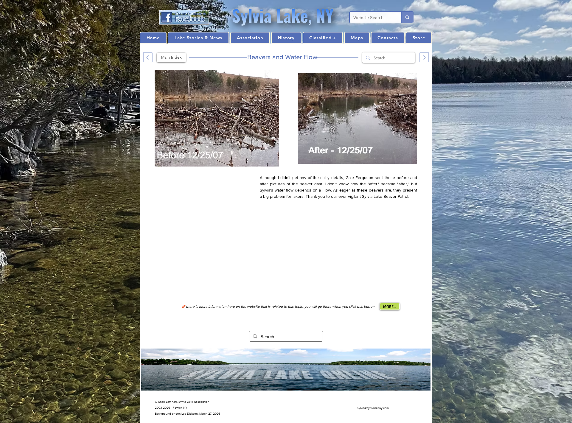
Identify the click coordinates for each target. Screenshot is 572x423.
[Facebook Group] (184, 17)
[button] (286, 37)
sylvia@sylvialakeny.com (373, 408)
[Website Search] (407, 17)
